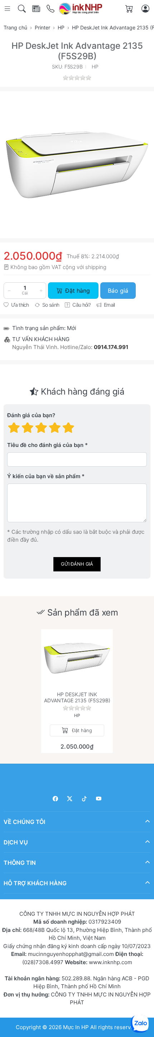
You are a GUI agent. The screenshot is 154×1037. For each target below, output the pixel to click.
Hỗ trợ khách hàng (35, 882)
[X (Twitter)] (70, 798)
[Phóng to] (77, 164)
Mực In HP (76, 1026)
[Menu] (8, 8)
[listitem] (77, 164)
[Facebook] (55, 798)
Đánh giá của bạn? (31, 415)
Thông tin (20, 862)
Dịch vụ (16, 841)
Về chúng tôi (24, 821)
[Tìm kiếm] (22, 8)
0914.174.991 (111, 347)
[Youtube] (99, 798)
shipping (95, 267)
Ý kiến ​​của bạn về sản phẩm (43, 476)
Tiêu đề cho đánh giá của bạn (45, 445)
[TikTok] (84, 798)
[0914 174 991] (51, 8)
